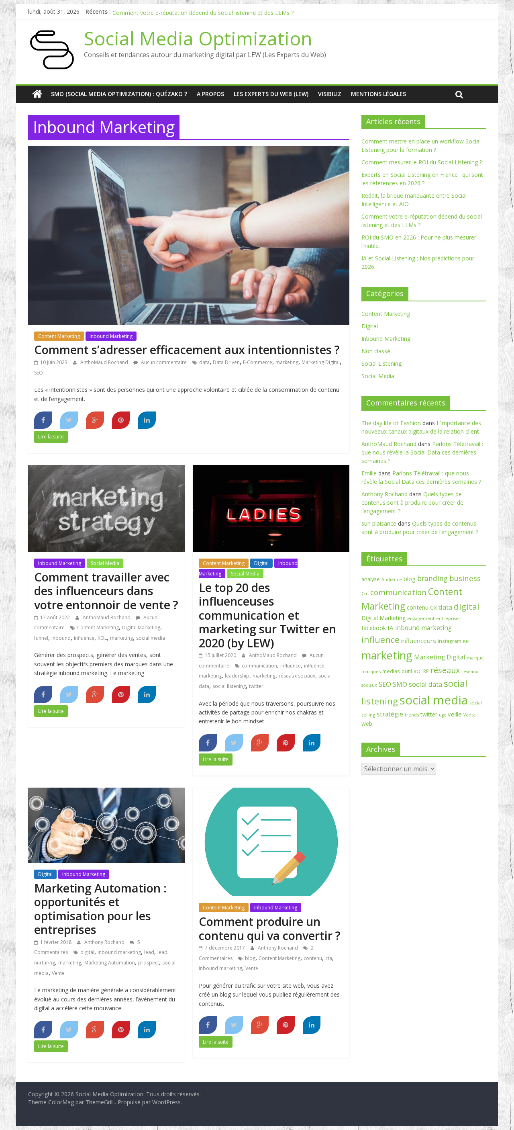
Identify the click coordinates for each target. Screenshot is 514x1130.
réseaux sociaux (297, 675)
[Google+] (95, 420)
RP (426, 671)
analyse (370, 579)
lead (149, 952)
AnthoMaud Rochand (104, 362)
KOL (102, 638)
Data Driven (226, 362)
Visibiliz (329, 94)
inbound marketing (119, 952)
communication (259, 665)
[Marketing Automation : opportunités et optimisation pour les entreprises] (106, 792)
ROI (418, 671)
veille (455, 714)
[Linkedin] (147, 420)
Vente (58, 973)
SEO (38, 372)
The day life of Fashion (391, 423)
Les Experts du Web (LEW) (271, 94)
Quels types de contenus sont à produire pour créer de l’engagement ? (412, 502)
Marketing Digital (321, 362)
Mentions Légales (378, 94)
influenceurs (418, 641)
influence (84, 638)
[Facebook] (43, 420)
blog (250, 958)
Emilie (369, 473)
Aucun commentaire (163, 362)
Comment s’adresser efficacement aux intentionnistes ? (187, 349)
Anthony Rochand (105, 942)
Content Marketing (59, 336)
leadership (237, 675)
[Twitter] (69, 420)
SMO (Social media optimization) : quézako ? (119, 94)
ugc (442, 715)
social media (150, 638)
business (465, 578)
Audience (391, 579)
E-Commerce (257, 362)
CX (433, 607)
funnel (41, 638)
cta (328, 958)
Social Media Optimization (198, 38)
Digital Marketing (141, 627)
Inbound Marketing (111, 336)
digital (87, 952)
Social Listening (381, 363)
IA (391, 628)
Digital (261, 563)
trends (412, 715)
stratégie (390, 714)
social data (425, 684)
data (204, 362)
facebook (373, 628)
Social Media (105, 563)
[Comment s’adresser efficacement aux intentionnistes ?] (188, 150)
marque (475, 658)
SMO (400, 684)
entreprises (448, 618)
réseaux (445, 670)
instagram (449, 641)
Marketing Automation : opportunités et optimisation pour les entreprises (100, 909)
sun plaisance (378, 523)
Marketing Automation (109, 962)
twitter (256, 686)
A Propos (210, 94)
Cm (365, 593)
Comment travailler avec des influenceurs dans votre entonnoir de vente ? (106, 590)
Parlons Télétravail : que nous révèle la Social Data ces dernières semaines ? (422, 452)
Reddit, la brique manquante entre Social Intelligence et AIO (189, 11)
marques (371, 671)
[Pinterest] (121, 420)
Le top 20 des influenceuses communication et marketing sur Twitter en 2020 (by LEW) (267, 615)
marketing (286, 362)
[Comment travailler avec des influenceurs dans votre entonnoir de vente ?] (106, 469)
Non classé (375, 351)
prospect (148, 962)
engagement (420, 618)
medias (391, 671)
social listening (229, 686)
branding (432, 578)
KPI (466, 641)
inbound (61, 638)
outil (407, 671)
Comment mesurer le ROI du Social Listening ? (421, 162)
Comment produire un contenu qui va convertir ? (270, 928)
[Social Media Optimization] (37, 94)
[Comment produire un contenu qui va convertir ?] (271, 792)
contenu (313, 958)
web (366, 723)
